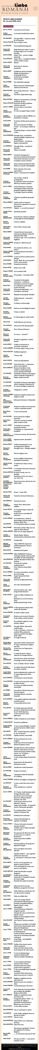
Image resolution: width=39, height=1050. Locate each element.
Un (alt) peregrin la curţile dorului (24, 317)
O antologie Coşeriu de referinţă (23, 192)
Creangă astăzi (18, 540)
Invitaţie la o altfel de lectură (22, 243)
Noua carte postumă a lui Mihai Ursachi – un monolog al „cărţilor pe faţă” (24, 126)
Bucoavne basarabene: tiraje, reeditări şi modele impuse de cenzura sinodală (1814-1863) (22, 370)
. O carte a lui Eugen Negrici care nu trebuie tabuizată (24, 51)
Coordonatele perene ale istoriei (23, 986)
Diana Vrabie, (22, 227)
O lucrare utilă (18, 355)
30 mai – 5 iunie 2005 (20, 492)
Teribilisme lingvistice (20, 352)
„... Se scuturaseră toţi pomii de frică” (25, 1034)
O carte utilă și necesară (21, 1006)
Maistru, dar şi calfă (19, 268)
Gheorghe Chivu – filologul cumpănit (25, 448)
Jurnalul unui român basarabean (23, 767)
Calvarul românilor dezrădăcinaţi (23, 957)
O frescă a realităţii (19, 222)
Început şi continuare (20, 771)
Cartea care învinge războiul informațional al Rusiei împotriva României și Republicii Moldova (23, 901)
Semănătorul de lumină (21, 550)
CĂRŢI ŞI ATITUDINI (8, 26)
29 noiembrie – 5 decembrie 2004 (23, 275)
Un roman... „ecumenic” (21, 334)
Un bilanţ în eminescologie (22, 303)
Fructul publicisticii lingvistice (22, 46)
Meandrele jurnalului (20, 211)
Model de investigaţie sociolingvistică (25, 779)
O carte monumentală (20, 411)
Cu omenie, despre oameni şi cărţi (24, 348)
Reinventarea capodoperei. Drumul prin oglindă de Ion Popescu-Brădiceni (24, 1030)
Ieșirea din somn (19, 1024)
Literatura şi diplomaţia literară (23, 579)
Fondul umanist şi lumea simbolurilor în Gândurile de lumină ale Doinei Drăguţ (24, 877)
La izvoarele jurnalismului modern (24, 33)
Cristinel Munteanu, (23, 188)
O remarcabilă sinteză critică (22, 703)
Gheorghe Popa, (24, 137)
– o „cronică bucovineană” (24, 208)
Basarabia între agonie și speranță (24, 881)
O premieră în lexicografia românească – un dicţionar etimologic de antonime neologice (24, 282)
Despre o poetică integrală (24, 172)
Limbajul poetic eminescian (22, 815)
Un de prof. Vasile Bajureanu (24, 710)
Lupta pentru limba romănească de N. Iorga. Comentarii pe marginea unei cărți (24, 644)
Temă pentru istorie (19, 501)
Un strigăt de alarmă (20, 637)
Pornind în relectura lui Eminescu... (24, 496)
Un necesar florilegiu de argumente (24, 386)
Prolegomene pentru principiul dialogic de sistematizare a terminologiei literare (23, 73)
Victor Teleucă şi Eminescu (21, 329)
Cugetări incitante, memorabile (23, 735)
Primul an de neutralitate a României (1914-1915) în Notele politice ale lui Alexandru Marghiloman (25, 926)
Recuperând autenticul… (21, 264)
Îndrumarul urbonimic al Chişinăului (24, 400)
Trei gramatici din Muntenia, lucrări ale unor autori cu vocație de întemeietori (24, 835)
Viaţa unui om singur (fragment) (23, 531)
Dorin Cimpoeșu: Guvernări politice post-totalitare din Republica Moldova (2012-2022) (24, 991)
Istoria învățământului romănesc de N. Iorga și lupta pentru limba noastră (24, 674)
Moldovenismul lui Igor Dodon (23, 602)
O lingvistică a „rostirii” (21, 390)
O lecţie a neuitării (19, 312)
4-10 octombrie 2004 (20, 271)
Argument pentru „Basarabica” (23, 439)
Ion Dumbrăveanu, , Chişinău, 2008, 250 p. (24, 520)
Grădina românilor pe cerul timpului (24, 719)
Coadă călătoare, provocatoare (22, 322)
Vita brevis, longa (23, 94)
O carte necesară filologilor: (24, 728)
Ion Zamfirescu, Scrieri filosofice (23, 678)
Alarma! (16, 62)
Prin (21, 82)
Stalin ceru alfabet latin (21, 896)
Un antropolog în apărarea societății (24, 524)
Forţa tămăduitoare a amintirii (23, 787)
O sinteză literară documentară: (24, 234)
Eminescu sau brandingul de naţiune (24, 308)
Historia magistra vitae (20, 453)
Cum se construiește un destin (23, 1010)
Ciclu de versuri (18, 1017)
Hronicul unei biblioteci (21, 722)
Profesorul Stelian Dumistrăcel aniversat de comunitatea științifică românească (24, 935)
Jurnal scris (21, 360)
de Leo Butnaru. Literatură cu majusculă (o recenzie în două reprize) (25, 204)
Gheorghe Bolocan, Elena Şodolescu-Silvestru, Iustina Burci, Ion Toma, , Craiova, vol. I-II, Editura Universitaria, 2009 (25, 751)
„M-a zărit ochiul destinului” (22, 585)
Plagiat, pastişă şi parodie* (21, 377)
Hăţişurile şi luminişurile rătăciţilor (24, 294)
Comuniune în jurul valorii (21, 30)
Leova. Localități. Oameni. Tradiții (24, 663)
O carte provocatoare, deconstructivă (25, 434)
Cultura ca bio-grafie (20, 150)
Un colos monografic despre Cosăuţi (24, 111)
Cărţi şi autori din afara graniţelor (24, 326)
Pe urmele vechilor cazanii (21, 612)
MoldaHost (28, 1049)
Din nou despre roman (20, 42)
